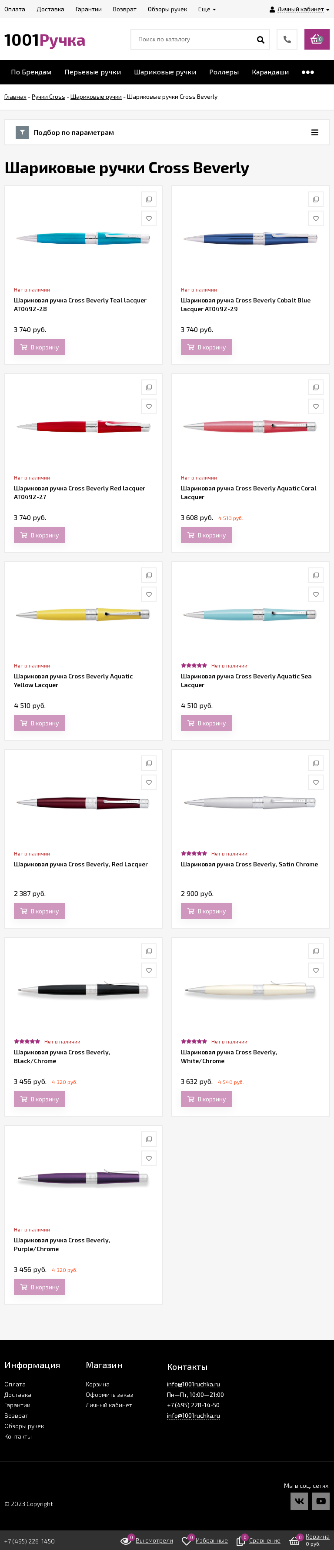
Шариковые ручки (165, 71)
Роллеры (224, 71)
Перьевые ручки (92, 71)
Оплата (15, 1384)
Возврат (16, 1415)
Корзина (98, 1384)
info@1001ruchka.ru (193, 1384)
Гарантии (17, 1405)
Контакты (18, 1436)
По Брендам (31, 71)
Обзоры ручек (24, 1425)
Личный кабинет (109, 1405)
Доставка (17, 1394)
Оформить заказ (109, 1394)
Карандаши (270, 71)
